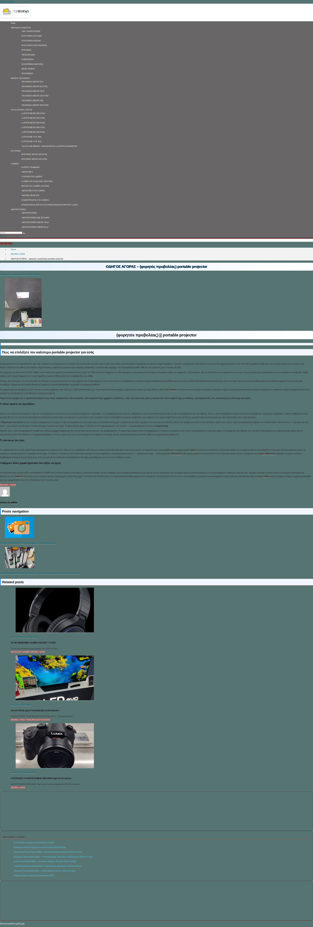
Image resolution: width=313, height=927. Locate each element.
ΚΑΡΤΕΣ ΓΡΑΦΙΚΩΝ (30, 167)
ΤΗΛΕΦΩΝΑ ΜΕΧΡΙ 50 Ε (32, 82)
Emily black (32, 637)
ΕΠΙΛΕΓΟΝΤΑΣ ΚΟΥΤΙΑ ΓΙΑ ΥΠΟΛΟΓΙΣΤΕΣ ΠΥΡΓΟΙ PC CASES (50, 205)
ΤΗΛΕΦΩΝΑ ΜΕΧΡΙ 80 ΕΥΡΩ (34, 86)
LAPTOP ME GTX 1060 (31, 137)
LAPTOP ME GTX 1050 (31, 141)
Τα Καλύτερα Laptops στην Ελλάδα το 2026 (33, 842)
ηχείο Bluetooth (267, 453)
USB (265, 476)
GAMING (15, 164)
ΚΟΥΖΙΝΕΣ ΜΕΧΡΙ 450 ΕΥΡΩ (34, 159)
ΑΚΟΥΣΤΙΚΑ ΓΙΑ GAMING (33, 191)
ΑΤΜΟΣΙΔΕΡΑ (28, 59)
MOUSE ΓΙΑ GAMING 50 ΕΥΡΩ (35, 186)
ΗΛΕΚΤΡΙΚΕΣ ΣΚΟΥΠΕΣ (32, 64)
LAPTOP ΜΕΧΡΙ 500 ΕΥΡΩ (33, 132)
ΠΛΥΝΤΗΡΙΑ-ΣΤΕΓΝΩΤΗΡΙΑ (34, 45)
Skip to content (7, 1)
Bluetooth (177, 453)
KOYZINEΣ (16, 151)
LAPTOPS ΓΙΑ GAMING (32, 176)
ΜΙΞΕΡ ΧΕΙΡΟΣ (28, 69)
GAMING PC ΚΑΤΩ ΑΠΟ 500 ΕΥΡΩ (37, 181)
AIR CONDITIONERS (31, 31)
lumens (173, 389)
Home (13, 23)
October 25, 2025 (18, 705)
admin (38, 274)
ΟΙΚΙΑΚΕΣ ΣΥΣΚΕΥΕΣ (21, 28)
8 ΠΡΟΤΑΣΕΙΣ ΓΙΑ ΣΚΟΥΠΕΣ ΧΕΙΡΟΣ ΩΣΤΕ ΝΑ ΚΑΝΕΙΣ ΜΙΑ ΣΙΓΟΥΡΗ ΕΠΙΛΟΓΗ (40, 573)
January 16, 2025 (18, 772)
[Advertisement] (156, 811)
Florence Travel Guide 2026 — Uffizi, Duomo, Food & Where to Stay (44, 871)
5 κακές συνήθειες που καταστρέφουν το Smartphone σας (28, 543)
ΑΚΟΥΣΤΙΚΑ (27, 172)
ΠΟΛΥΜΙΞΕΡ (27, 73)
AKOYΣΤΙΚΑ (16, 652)
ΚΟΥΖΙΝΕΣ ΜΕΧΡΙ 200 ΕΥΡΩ (34, 154)
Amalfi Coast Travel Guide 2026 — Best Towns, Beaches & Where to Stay (47, 866)
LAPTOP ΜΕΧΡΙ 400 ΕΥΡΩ (33, 127)
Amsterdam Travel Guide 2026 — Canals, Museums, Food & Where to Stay (47, 852)
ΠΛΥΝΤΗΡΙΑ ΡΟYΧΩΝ (32, 36)
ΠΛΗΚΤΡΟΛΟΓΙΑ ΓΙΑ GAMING (35, 200)
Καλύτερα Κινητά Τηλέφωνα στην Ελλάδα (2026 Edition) (39, 847)
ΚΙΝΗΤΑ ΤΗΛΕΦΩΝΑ (20, 78)
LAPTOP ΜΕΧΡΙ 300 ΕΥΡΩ (33, 123)
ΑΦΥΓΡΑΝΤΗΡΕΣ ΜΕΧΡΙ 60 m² (35, 222)
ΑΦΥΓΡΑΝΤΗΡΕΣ (18, 209)
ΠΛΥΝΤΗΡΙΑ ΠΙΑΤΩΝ (31, 41)
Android (19, 476)
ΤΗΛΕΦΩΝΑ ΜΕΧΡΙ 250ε (33, 100)
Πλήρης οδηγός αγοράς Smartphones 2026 (33, 875)
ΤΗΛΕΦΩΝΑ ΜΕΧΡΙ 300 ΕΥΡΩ (35, 105)
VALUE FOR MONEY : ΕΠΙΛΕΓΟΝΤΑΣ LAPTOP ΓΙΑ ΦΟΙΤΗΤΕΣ (49, 146)
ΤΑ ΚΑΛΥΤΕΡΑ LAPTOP (21, 110)
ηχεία (193, 450)
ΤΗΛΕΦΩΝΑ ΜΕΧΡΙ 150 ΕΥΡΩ (35, 96)
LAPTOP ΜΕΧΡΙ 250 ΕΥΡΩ (33, 118)
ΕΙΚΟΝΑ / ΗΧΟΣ (8, 485)
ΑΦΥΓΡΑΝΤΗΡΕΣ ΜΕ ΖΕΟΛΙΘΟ (36, 218)
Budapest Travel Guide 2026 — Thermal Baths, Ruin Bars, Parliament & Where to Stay (52, 856)
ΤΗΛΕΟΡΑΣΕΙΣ (28, 55)
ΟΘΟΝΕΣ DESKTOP (30, 195)
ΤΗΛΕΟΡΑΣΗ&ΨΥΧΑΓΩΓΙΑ (38, 720)
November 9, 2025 (19, 637)
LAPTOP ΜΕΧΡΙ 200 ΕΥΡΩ (33, 113)
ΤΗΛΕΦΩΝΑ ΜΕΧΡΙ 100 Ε (33, 91)
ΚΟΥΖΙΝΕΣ (26, 50)
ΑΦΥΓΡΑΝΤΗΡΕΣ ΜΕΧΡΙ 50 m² (35, 227)
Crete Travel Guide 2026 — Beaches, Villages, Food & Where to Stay (44, 861)
